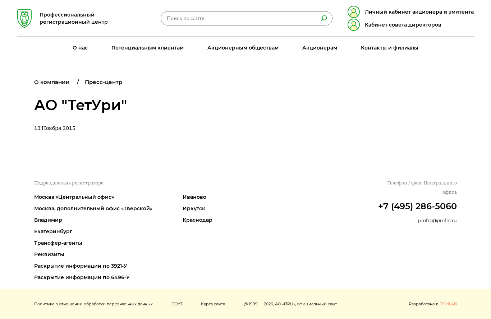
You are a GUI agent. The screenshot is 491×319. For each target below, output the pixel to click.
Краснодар (197, 220)
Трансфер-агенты (58, 243)
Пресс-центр (103, 82)
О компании (52, 82)
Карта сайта (213, 303)
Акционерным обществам (243, 47)
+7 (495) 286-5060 (417, 206)
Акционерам (319, 47)
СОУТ (176, 303)
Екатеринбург (53, 231)
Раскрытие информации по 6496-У (82, 277)
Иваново (194, 197)
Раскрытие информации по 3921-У (80, 266)
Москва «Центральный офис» (74, 197)
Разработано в (433, 303)
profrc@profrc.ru (437, 220)
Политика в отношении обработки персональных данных (93, 303)
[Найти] (324, 18)
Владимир (48, 220)
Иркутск (194, 208)
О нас (80, 47)
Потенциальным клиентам (147, 47)
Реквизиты (49, 254)
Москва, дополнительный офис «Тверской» (93, 208)
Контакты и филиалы (389, 47)
